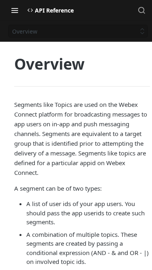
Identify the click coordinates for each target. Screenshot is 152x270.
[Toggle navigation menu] (14, 10)
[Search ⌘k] (141, 10)
